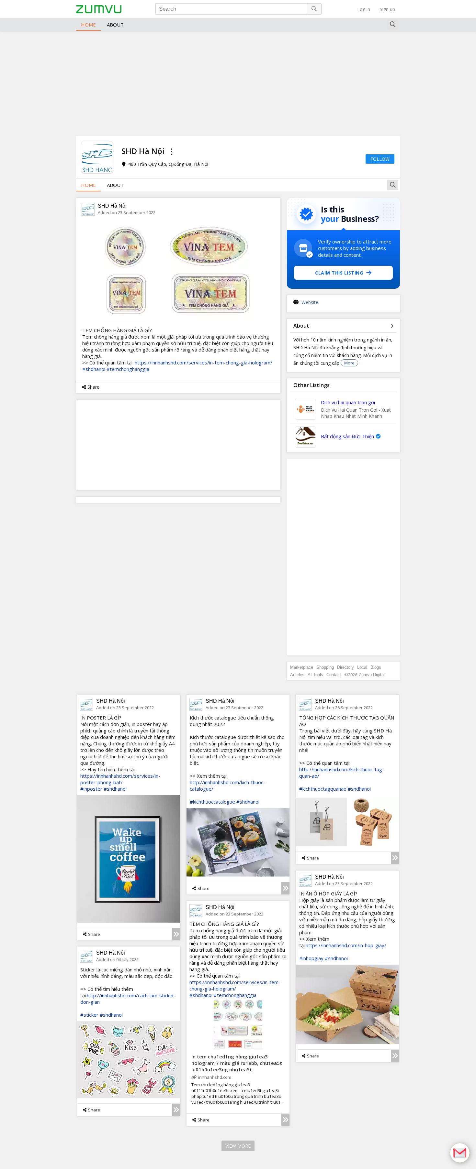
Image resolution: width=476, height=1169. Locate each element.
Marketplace (301, 667)
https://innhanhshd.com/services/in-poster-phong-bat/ (120, 779)
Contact (333, 675)
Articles (297, 675)
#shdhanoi (93, 369)
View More (238, 1146)
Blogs (375, 667)
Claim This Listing (339, 273)
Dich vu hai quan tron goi (348, 402)
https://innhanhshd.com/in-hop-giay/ (346, 945)
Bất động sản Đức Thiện (347, 436)
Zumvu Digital (372, 675)
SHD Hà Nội (112, 206)
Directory (345, 667)
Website (309, 302)
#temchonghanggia (128, 369)
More (349, 363)
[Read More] (176, 934)
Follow (380, 159)
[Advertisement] (238, 83)
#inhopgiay (311, 958)
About (115, 24)
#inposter (91, 788)
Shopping (325, 667)
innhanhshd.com (214, 1077)
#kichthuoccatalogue (212, 801)
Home (88, 24)
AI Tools (315, 675)
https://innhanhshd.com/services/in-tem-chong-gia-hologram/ (203, 362)
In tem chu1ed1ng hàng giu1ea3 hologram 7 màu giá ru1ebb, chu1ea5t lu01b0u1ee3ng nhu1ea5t (236, 1063)
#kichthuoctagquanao (322, 788)
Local (362, 667)
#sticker (89, 1015)
